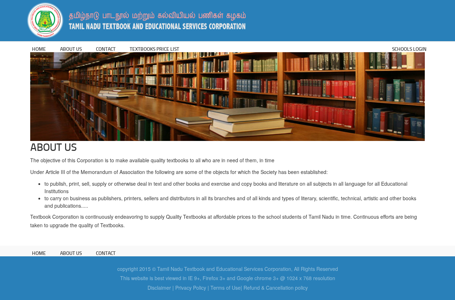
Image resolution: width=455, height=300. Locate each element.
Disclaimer (159, 287)
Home (39, 48)
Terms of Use (225, 287)
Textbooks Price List (154, 48)
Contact (106, 48)
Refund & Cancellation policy (275, 287)
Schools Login (409, 48)
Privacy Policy (190, 287)
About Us (71, 48)
